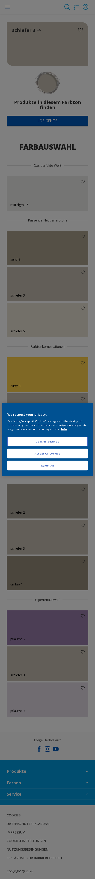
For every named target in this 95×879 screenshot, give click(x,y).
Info (64, 428)
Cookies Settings (47, 441)
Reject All (47, 465)
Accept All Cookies (47, 453)
